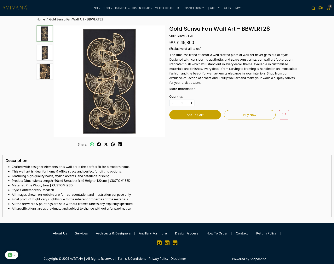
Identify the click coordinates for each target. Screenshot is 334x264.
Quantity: (176, 96)
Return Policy (266, 233)
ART (96, 8)
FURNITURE (121, 8)
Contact (242, 233)
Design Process (186, 233)
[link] (313, 8)
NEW (237, 8)
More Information (182, 89)
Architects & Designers (113, 233)
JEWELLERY (214, 8)
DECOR (107, 8)
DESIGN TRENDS (141, 8)
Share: (82, 144)
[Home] (14, 8)
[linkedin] (119, 144)
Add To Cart (195, 115)
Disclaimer (178, 258)
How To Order (217, 233)
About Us (60, 233)
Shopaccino (258, 259)
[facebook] (98, 144)
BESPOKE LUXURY (194, 8)
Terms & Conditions (132, 258)
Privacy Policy (158, 258)
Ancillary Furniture (153, 233)
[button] (320, 8)
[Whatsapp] (92, 144)
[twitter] (105, 144)
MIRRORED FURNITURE (167, 8)
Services (81, 233)
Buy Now (249, 115)
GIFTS (227, 8)
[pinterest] (112, 144)
